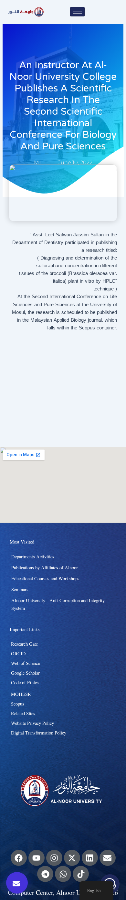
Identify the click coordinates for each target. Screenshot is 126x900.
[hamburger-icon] (77, 11)
